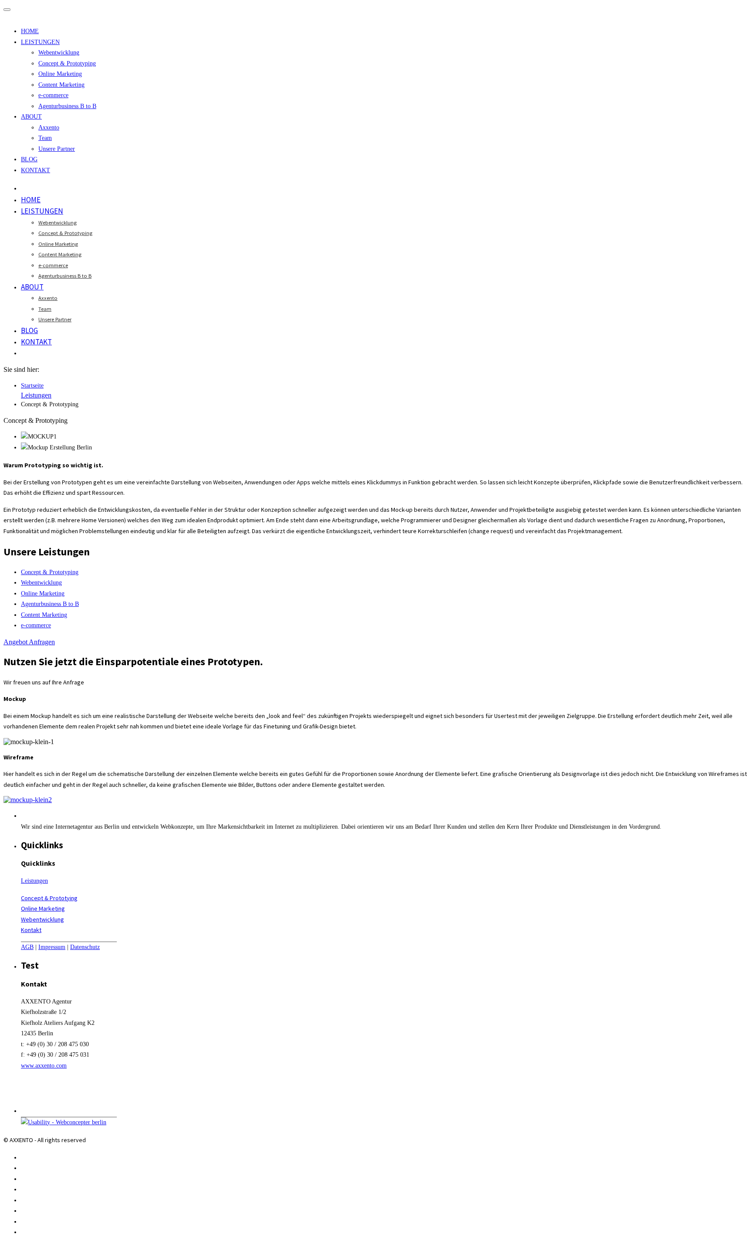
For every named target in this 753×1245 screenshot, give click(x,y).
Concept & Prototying (49, 898)
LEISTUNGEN (40, 42)
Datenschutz (85, 947)
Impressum (51, 947)
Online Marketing (60, 74)
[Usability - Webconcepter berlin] (63, 1122)
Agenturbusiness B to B (67, 106)
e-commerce (53, 95)
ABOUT (31, 116)
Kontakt (31, 930)
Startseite (32, 385)
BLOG (29, 159)
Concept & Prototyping (67, 63)
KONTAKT (35, 170)
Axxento (48, 127)
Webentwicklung (58, 52)
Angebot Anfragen (29, 642)
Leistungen (36, 395)
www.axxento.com (44, 1065)
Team (45, 138)
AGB (27, 947)
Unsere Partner (56, 149)
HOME (30, 31)
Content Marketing (61, 85)
